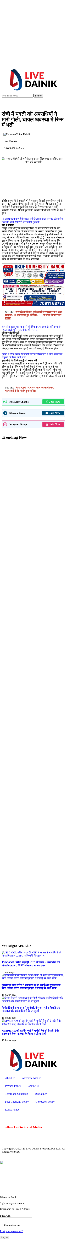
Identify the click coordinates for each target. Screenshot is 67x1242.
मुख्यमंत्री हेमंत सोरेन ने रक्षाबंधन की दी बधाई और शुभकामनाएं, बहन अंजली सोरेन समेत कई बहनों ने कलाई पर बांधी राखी (31, 987)
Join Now (54, 401)
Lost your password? (11, 1231)
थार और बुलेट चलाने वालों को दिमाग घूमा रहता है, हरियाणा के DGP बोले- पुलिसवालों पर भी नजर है (31, 328)
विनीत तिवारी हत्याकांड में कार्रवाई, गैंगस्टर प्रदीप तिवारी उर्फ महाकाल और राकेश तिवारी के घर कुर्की (31, 1009)
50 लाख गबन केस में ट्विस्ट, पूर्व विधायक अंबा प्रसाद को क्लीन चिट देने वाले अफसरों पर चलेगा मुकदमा (32, 221)
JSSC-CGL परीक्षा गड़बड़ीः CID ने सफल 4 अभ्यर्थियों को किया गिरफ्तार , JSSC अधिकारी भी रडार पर (31, 964)
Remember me (11, 1225)
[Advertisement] (33, 33)
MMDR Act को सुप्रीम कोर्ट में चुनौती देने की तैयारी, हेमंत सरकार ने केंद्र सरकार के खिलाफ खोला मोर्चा (30, 1032)
